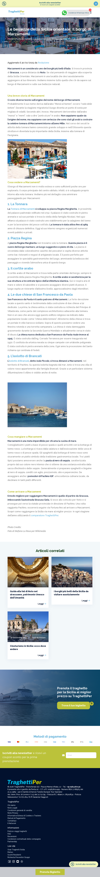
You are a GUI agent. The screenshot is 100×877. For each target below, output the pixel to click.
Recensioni (12, 836)
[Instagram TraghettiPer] (14, 861)
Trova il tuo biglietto (73, 705)
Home (11, 39)
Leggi (41, 604)
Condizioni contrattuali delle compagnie (24, 839)
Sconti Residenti (14, 855)
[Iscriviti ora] (96, 3)
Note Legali (12, 808)
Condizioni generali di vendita (20, 810)
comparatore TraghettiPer (44, 515)
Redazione (43, 62)
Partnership (12, 842)
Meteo (10, 852)
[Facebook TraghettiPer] (10, 861)
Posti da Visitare (24, 39)
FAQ (9, 834)
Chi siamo (11, 805)
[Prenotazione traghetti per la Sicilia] (16, 12)
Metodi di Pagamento (16, 818)
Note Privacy (13, 813)
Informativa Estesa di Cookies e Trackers (24, 816)
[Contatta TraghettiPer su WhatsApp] (22, 861)
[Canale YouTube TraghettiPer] (18, 861)
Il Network (12, 823)
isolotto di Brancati (19, 361)
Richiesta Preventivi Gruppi (19, 857)
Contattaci (12, 821)
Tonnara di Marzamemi (23, 209)
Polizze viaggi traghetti (17, 831)
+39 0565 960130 (73, 787)
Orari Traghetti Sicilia (16, 850)
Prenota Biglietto (50, 872)
